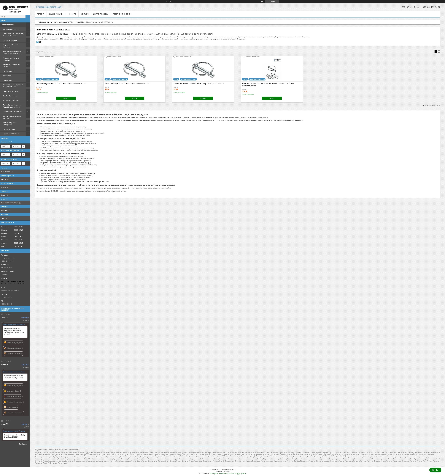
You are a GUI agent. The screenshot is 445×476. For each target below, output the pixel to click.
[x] (40, 42)
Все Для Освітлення (10, 96)
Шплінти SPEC (78, 22)
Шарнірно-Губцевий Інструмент (10, 46)
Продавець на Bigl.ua (223, 472)
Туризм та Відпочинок (11, 134)
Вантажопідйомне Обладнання (9, 124)
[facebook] (37, 42)
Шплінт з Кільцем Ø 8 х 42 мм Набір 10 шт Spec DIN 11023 (127, 84)
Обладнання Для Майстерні (13, 111)
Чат (437, 470)
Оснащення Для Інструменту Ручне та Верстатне (13, 35)
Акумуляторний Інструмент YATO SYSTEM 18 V (13, 86)
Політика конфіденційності (237, 474)
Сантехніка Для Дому (10, 91)
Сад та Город (8, 80)
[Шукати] (27, 16)
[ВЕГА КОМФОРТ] (15, 8)
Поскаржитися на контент (218, 474)
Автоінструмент (9, 71)
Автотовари (7, 76)
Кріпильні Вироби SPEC (11, 29)
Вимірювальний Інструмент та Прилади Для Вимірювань (14, 52)
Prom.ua (233, 469)
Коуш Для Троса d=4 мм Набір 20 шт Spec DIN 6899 (14, 436)
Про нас (72, 14)
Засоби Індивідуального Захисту (12, 117)
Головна (40, 14)
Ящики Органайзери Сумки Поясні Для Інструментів (13, 106)
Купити (65, 98)
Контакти (85, 14)
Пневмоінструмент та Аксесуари (11, 59)
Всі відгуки (23, 444)
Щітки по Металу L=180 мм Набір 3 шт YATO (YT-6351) (13, 377)
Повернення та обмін (122, 14)
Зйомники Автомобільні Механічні (12, 66)
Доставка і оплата (100, 14)
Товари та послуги (8, 25)
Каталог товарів (55, 14)
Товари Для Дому (9, 129)
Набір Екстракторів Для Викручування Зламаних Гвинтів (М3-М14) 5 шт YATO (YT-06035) (14, 332)
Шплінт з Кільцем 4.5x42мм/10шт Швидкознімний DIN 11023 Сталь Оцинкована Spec (268, 85)
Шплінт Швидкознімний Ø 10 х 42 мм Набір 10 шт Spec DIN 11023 (61, 84)
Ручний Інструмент (10, 40)
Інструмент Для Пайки (11, 100)
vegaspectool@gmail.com (10, 290)
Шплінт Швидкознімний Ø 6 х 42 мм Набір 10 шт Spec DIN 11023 (198, 84)
